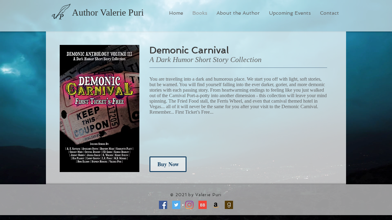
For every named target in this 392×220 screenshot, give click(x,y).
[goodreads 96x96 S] (229, 205)
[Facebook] (163, 205)
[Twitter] (176, 205)
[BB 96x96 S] (202, 205)
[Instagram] (189, 205)
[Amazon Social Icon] (216, 205)
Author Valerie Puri (108, 12)
